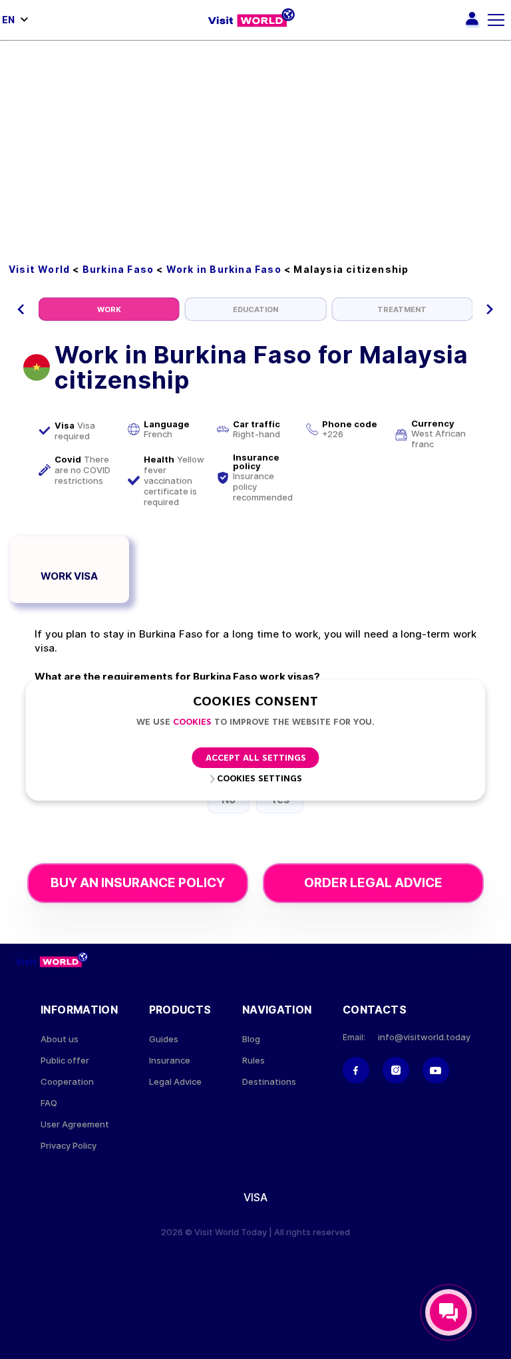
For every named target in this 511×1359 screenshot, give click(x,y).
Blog (251, 1039)
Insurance (169, 1060)
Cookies (192, 722)
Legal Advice (175, 1081)
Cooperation (67, 1081)
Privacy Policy (68, 1145)
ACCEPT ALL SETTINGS (256, 758)
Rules (253, 1060)
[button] (21, 309)
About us (60, 1039)
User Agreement (75, 1124)
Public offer (65, 1060)
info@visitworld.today (424, 1037)
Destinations (269, 1081)
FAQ (49, 1103)
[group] (109, 309)
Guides (163, 1039)
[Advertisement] (255, 141)
